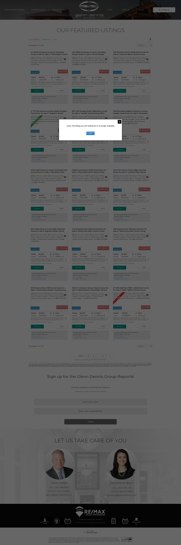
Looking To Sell (59, 10)
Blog (141, 10)
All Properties (34, 39)
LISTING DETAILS (37, 91)
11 (103, 356)
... (98, 356)
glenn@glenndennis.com (59, 495)
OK (90, 133)
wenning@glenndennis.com (122, 495)
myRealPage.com (90, 532)
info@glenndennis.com (39, 102)
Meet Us (125, 10)
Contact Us (165, 10)
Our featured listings (14, 10)
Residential (46, 39)
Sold (54, 39)
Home (109, 10)
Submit (90, 422)
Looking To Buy (38, 10)
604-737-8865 (36, 100)
